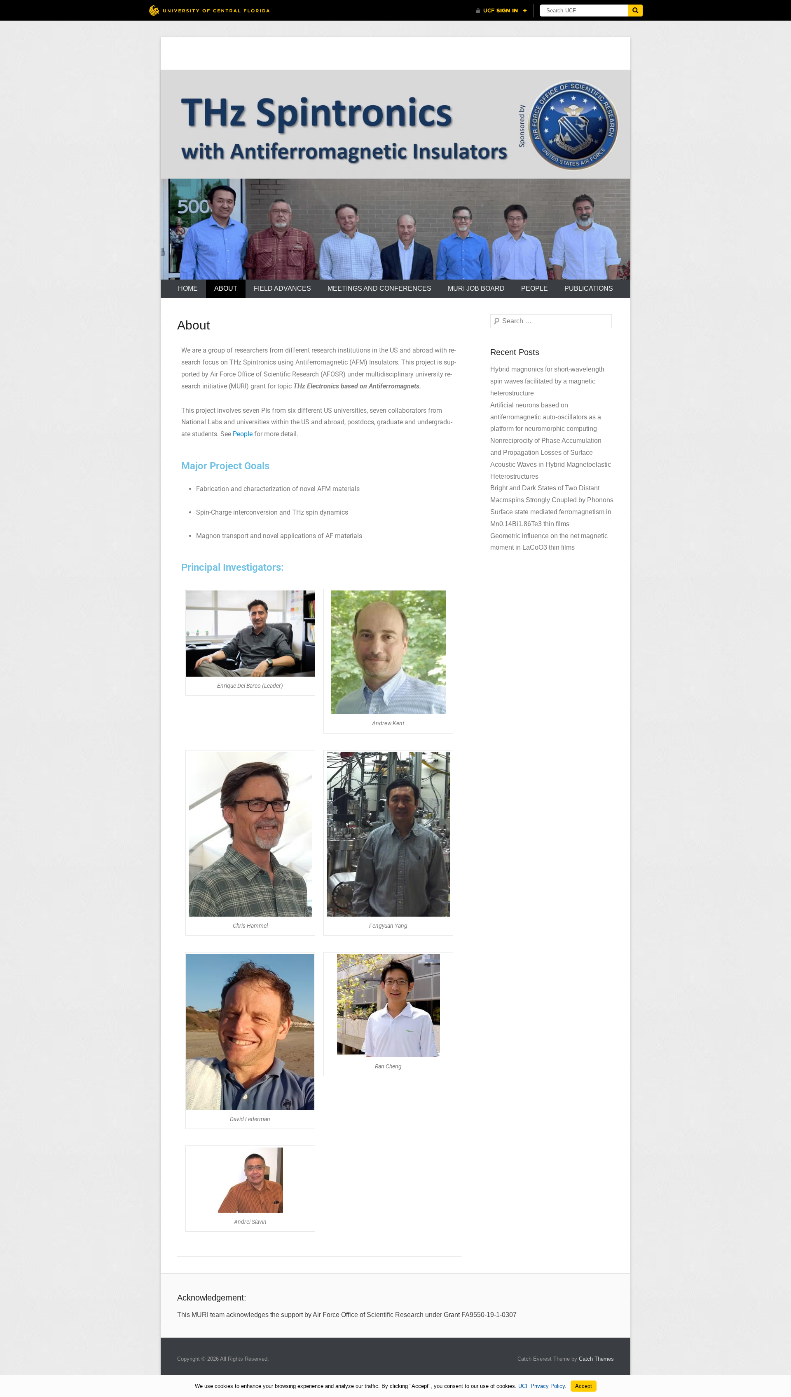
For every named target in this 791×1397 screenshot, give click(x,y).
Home (188, 288)
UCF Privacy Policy (541, 1386)
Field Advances (282, 288)
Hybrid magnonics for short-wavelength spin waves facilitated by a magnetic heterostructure (547, 381)
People (534, 288)
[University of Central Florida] (209, 10)
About (225, 288)
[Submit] (635, 10)
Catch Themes (596, 1359)
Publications (588, 288)
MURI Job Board (476, 288)
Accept (583, 1386)
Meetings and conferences (379, 288)
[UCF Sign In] (501, 11)
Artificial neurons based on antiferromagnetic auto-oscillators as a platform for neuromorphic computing (545, 417)
